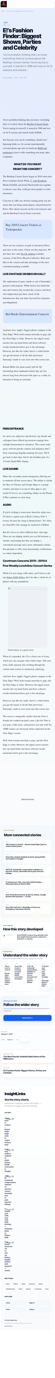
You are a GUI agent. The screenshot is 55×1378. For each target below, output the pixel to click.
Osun (47, 1289)
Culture (32, 1309)
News (8, 1284)
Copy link (24, 1039)
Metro (23, 1284)
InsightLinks (15, 1094)
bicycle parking (28, 253)
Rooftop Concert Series (37, 123)
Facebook (10, 1039)
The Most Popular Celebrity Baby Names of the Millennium (24, 1058)
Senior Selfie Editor (16, 577)
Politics (15, 1284)
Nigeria (31, 1303)
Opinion (28, 1289)
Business (32, 1284)
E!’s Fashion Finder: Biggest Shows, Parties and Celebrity (24, 1072)
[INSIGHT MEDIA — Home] (4, 4)
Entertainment (10, 1289)
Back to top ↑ (9, 1326)
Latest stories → (27, 1018)
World (20, 1289)
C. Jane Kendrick (38, 180)
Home (3, 11)
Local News (38, 1289)
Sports (41, 1284)
